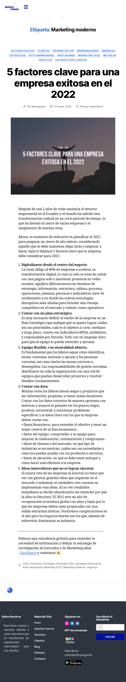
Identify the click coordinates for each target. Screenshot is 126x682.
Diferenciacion (63, 50)
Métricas (109, 55)
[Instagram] (67, 623)
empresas (35, 563)
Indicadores (66, 55)
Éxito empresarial (41, 55)
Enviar (110, 636)
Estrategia (18, 55)
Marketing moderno (74, 567)
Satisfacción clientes (71, 60)
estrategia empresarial (88, 563)
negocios (92, 567)
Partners (39, 652)
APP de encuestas (76, 630)
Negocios (45, 60)
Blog (37, 646)
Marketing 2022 (89, 55)
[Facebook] (77, 623)
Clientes (43, 50)
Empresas (108, 50)
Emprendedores (88, 50)
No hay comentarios (91, 106)
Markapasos (38, 106)
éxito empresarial (32, 567)
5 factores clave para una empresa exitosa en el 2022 (63, 83)
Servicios (39, 634)
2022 (26, 563)
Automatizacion (22, 50)
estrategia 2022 (64, 563)
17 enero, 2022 (62, 106)
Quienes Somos (44, 628)
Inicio (37, 622)
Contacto (39, 658)
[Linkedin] (72, 623)
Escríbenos (28, 553)
